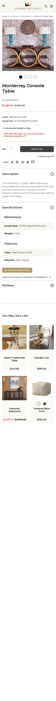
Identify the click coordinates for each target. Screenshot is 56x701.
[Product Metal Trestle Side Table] (14, 337)
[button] (28, 45)
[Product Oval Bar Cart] (41, 337)
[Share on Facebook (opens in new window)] (12, 162)
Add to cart (37, 149)
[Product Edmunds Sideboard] (14, 388)
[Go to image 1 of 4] (20, 77)
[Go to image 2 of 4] (25, 77)
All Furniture (26, 16)
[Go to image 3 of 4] (30, 77)
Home (4, 16)
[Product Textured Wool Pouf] (41, 388)
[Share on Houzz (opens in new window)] (28, 162)
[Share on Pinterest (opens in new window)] (22, 162)
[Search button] (46, 6)
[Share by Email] (33, 162)
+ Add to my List (46, 156)
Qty (4, 149)
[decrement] (16, 150)
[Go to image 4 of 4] (35, 77)
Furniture (14, 16)
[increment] (16, 147)
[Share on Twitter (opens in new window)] (17, 162)
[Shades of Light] (28, 5)
